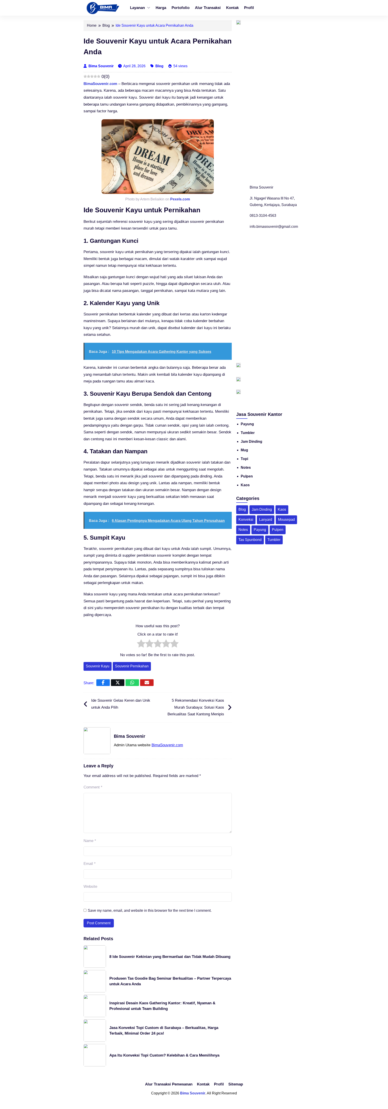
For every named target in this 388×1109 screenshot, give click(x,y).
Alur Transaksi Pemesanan (168, 1084)
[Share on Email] (147, 682)
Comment (93, 787)
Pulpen (247, 476)
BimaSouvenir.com (100, 84)
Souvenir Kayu (97, 666)
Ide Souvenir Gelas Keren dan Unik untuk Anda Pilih (120, 704)
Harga (161, 8)
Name (90, 841)
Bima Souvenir (101, 66)
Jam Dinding (251, 441)
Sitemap (235, 1084)
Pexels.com (180, 199)
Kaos (245, 485)
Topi (244, 459)
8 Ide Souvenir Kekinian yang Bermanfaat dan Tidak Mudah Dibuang (169, 957)
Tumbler (248, 433)
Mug (244, 450)
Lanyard (265, 519)
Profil (249, 8)
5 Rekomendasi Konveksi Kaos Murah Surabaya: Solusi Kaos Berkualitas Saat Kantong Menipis (196, 707)
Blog (159, 66)
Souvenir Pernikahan (132, 666)
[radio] (141, 644)
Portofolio (181, 8)
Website (90, 886)
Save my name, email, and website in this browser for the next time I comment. (150, 910)
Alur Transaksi (208, 8)
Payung (247, 424)
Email (90, 864)
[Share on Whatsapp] (132, 682)
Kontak (232, 8)
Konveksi (245, 519)
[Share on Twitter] (117, 682)
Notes (246, 467)
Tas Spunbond (250, 540)
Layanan (137, 8)
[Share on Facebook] (103, 682)
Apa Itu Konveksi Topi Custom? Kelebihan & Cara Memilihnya (164, 1055)
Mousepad (286, 519)
